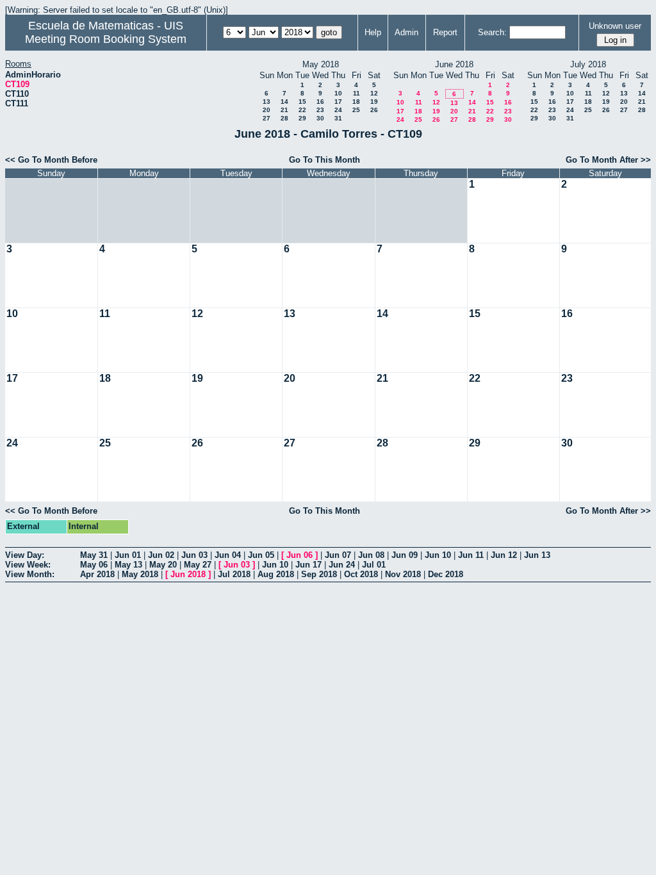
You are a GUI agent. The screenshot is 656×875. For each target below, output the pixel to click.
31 (338, 118)
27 (266, 118)
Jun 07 (338, 555)
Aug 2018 (276, 574)
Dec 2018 (445, 574)
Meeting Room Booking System (105, 39)
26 (374, 109)
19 (374, 101)
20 (266, 109)
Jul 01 (374, 564)
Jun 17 (308, 564)
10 (338, 93)
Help (373, 32)
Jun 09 (404, 555)
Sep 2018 (319, 574)
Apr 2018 (97, 574)
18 (356, 101)
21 (284, 109)
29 (302, 118)
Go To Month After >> (608, 160)
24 (338, 109)
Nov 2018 (403, 574)
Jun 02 (161, 555)
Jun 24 (342, 564)
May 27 (197, 564)
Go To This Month (324, 160)
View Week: (28, 564)
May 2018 (140, 574)
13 (266, 101)
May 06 (94, 564)
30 (320, 118)
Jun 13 (537, 555)
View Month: (29, 574)
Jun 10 (438, 555)
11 (356, 93)
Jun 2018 (188, 574)
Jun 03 (194, 555)
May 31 (94, 555)
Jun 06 (299, 555)
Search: (492, 32)
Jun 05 (261, 555)
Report (445, 32)
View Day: (24, 555)
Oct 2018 (361, 574)
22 (302, 109)
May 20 (163, 564)
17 (338, 101)
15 (302, 101)
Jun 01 (128, 555)
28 (284, 118)
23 (320, 109)
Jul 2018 (234, 574)
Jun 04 (228, 555)
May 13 (128, 564)
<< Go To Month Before (51, 160)
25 (356, 109)
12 (374, 93)
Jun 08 (371, 555)
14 (284, 101)
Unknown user (615, 26)
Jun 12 (504, 555)
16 (320, 101)
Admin (406, 32)
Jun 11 (471, 555)
